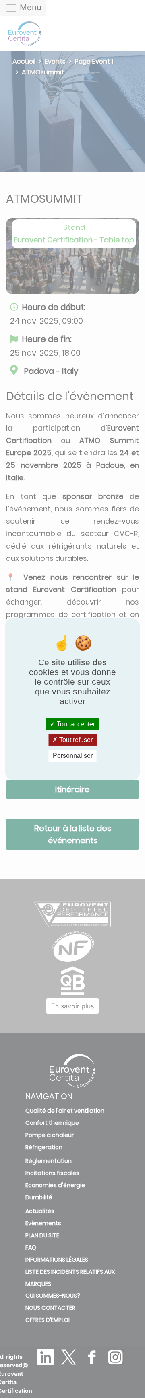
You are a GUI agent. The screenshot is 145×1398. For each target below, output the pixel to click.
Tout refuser (75, 739)
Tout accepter (75, 724)
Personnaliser (73, 755)
